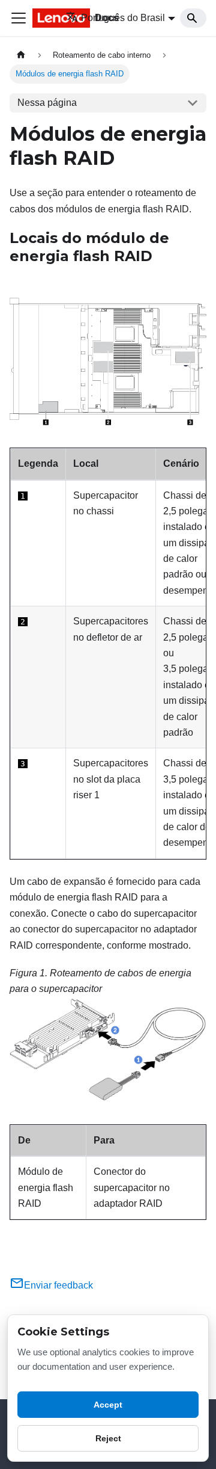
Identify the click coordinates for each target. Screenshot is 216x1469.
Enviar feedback (58, 1285)
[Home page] (21, 55)
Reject (108, 1438)
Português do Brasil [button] (123, 18)
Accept (108, 1404)
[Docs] (40, 18)
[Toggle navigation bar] (19, 18)
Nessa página (47, 102)
